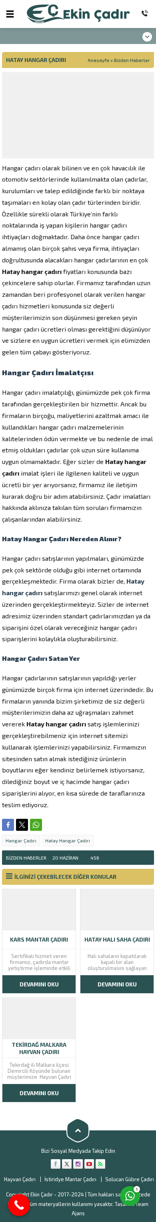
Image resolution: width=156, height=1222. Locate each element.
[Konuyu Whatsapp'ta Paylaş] (36, 825)
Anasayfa (98, 60)
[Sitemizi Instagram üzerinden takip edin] (78, 1164)
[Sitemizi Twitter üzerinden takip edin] (67, 1164)
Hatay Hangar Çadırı (67, 840)
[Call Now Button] (19, 1205)
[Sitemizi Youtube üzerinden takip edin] (89, 1164)
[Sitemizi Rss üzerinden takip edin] (100, 1164)
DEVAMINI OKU (39, 984)
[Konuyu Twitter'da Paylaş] (22, 825)
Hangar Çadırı (21, 840)
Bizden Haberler (132, 60)
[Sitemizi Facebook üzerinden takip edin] (55, 1164)
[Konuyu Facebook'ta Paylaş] (8, 825)
